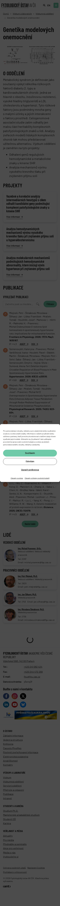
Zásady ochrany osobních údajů (37, 478)
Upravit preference (30, 469)
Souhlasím (30, 453)
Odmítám (30, 461)
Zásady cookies (17, 478)
